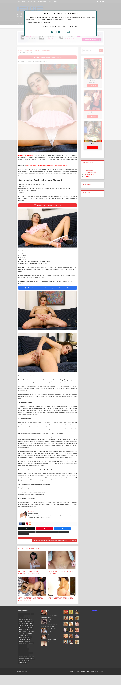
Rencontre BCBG (23, 645)
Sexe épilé (21, 658)
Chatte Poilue (29, 627)
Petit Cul (28, 639)
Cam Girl (21, 625)
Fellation (61, 532)
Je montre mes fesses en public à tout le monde (52, 637)
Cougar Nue (22, 629)
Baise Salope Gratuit (24, 617)
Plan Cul (66, 532)
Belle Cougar (22, 619)
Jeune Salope (28, 637)
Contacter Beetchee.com (97, 671)
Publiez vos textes (74, 671)
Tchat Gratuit (22, 660)
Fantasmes (30, 633)
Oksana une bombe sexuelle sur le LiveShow (61, 572)
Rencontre (30, 643)
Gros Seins (21, 637)
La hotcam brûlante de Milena (60, 598)
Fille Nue (26, 635)
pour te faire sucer (89, 174)
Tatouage (32, 658)
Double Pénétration (23, 631)
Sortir (68, 32)
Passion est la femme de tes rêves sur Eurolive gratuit (29, 572)
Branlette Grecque (23, 623)
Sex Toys (27, 658)
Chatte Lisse (39, 532)
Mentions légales (85, 671)
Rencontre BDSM (23, 647)
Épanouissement (23, 662)
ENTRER (55, 32)
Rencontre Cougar (23, 650)
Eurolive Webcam (54, 532)
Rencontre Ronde (23, 656)
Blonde (20, 621)
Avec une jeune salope (90, 172)
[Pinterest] (27, 523)
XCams (27, 660)
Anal (32, 613)
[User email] (30, 523)
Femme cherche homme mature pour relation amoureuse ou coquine (35, 538)
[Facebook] (20, 523)
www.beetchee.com (32, 519)
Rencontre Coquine (23, 649)
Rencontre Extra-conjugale (26, 652)
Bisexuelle (29, 619)
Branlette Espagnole (28, 621)
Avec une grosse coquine (90, 168)
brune (30, 623)
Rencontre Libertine (24, 654)
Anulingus (21, 532)
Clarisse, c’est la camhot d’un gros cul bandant (30, 599)
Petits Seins (21, 641)
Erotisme (31, 631)
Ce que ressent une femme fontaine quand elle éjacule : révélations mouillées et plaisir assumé (54, 541)
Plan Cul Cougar (23, 643)
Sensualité (31, 656)
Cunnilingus (46, 532)
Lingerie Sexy (22, 639)
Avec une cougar (88, 170)
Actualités (27, 613)
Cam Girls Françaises (30, 532)
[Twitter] (23, 523)
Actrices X (21, 613)
